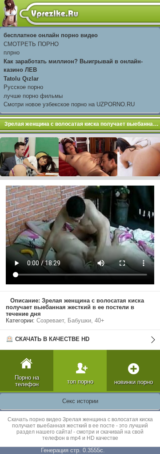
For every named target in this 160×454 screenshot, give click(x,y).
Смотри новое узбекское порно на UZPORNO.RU (69, 104)
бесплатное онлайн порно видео (51, 35)
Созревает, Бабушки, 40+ (70, 320)
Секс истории (80, 401)
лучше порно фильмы (33, 96)
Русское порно (23, 87)
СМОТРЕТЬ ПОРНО (31, 44)
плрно (12, 52)
